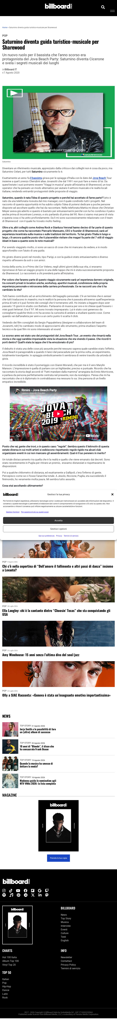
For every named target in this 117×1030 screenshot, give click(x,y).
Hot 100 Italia (9, 957)
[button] (112, 494)
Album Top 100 (10, 961)
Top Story (25, 726)
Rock (5, 997)
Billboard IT (11, 69)
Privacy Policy (68, 964)
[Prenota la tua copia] (58, 826)
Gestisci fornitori (13, 512)
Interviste (66, 925)
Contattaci (66, 961)
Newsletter (66, 957)
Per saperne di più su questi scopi (35, 512)
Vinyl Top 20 (9, 964)
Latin (5, 993)
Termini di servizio (70, 968)
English (65, 940)
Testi (63, 936)
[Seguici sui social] (3, 891)
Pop (4, 35)
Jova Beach (99, 177)
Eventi (64, 929)
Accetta (58, 520)
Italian (5, 979)
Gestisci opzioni (58, 528)
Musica (65, 922)
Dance (5, 990)
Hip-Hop (6, 986)
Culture (64, 933)
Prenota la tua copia (58, 858)
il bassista (36, 177)
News (64, 914)
